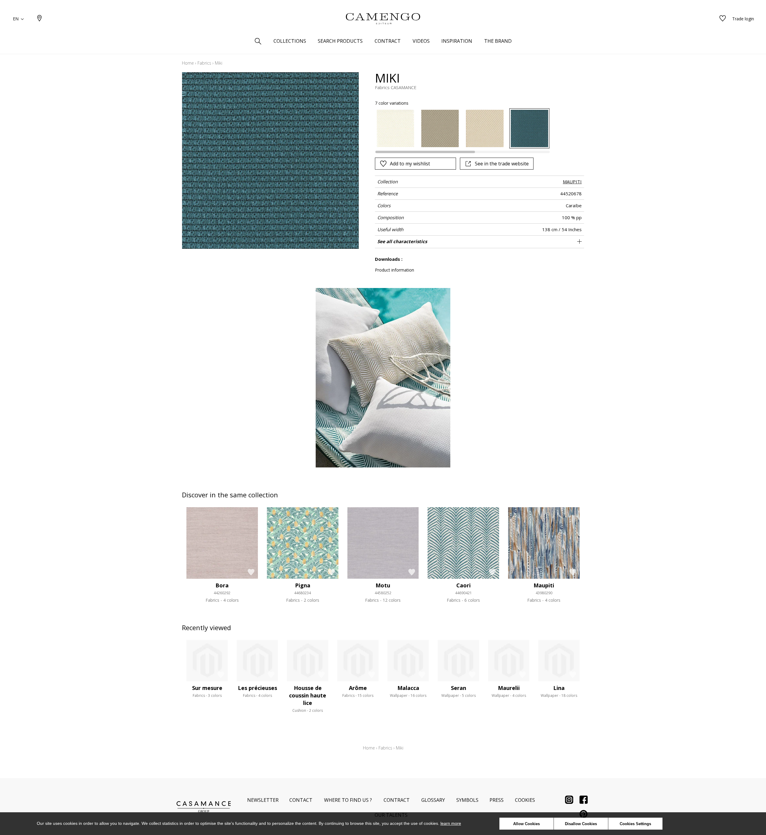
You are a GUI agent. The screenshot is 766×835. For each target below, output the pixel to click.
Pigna (302, 585)
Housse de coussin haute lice (307, 695)
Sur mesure (207, 687)
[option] (395, 128)
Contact (300, 800)
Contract (397, 800)
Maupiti (544, 585)
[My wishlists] (722, 19)
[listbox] (459, 128)
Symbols (467, 800)
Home (188, 63)
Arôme (358, 687)
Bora (222, 585)
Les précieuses (257, 687)
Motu (383, 585)
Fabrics (204, 63)
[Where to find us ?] (39, 19)
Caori (463, 585)
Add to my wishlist (410, 163)
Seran (458, 687)
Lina (559, 687)
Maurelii (509, 687)
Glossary (433, 800)
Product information (394, 270)
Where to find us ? (348, 800)
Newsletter (263, 800)
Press (497, 800)
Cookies (525, 800)
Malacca (408, 687)
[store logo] (383, 19)
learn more (450, 823)
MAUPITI (572, 182)
